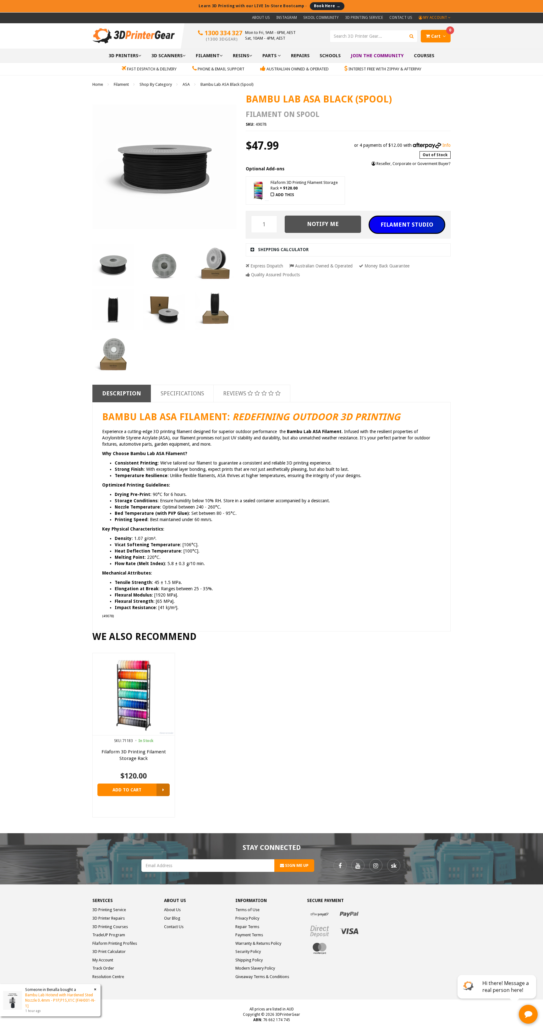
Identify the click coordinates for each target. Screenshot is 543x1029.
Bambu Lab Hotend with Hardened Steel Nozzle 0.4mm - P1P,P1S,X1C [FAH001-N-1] (60, 1000)
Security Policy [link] (248, 951)
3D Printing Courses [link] (110, 926)
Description (121, 393)
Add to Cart (126, 789)
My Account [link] (102, 960)
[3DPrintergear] (133, 35)
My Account (435, 17)
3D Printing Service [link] (109, 909)
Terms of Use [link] (247, 909)
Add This (285, 195)
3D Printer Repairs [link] (108, 918)
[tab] (348, 249)
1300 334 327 (222, 35)
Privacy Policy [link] (247, 918)
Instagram (286, 17)
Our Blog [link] (172, 918)
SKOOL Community (321, 17)
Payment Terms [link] (249, 935)
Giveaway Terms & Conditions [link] (262, 976)
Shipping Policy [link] (249, 960)
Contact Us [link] (174, 926)
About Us (261, 17)
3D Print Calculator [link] (109, 951)
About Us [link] (172, 909)
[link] (340, 865)
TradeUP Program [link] (108, 935)
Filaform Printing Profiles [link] (114, 943)
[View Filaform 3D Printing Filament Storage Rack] (163, 790)
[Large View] (113, 265)
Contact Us (400, 17)
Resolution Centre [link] (108, 976)
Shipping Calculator (283, 249)
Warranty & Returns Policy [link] (258, 943)
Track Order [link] (103, 968)
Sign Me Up (296, 865)
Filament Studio (407, 224)
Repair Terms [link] (247, 926)
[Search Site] (412, 36)
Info (446, 145)
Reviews (235, 393)
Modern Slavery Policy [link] (255, 968)
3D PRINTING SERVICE (364, 17)
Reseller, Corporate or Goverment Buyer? (413, 163)
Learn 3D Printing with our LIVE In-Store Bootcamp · (269, 5)
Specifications (182, 393)
